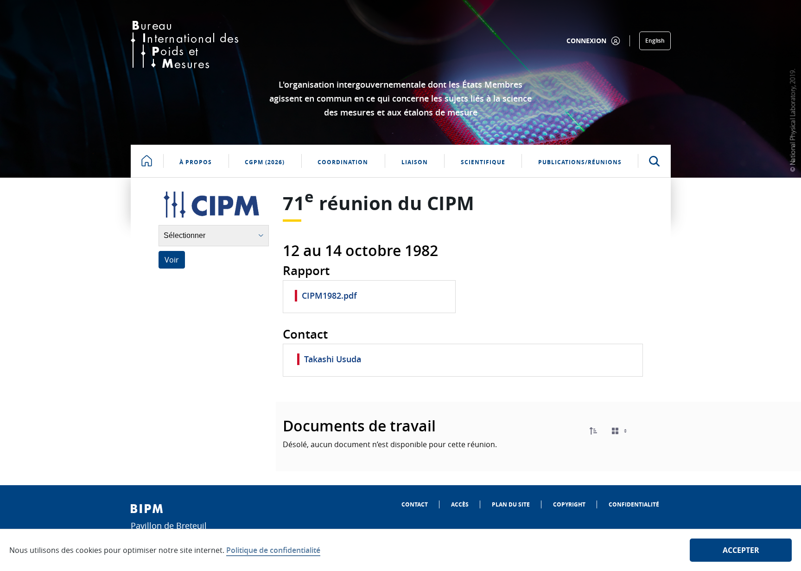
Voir (172, 260)
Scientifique (483, 162)
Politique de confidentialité (273, 550)
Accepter (741, 550)
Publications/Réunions (580, 162)
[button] (593, 430)
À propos (195, 162)
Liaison (414, 162)
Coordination (343, 162)
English (655, 41)
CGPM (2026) (265, 162)
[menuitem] (414, 504)
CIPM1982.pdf (329, 295)
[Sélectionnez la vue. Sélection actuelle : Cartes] (620, 431)
